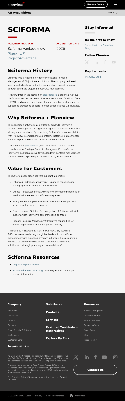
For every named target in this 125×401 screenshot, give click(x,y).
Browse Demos (95, 4)
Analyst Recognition (93, 310)
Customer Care (15, 339)
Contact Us (95, 370)
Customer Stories (92, 315)
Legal (28, 395)
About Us (12, 310)
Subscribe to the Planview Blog (99, 47)
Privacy (38, 395)
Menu (111, 13)
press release (50, 94)
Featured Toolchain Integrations (60, 329)
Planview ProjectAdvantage (22, 56)
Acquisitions (17, 346)
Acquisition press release (25, 264)
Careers (11, 320)
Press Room (90, 339)
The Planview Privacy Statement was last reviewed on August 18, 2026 (37, 378)
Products (52, 312)
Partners (12, 325)
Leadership (13, 315)
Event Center (90, 330)
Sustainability (14, 335)
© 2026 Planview (16, 396)
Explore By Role (57, 338)
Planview (17, 4)
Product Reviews (92, 320)
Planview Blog (93, 77)
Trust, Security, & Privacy (19, 330)
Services (52, 320)
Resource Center (92, 325)
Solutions (53, 304)
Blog (86, 335)
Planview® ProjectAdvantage (28, 270)
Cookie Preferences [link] (55, 395)
